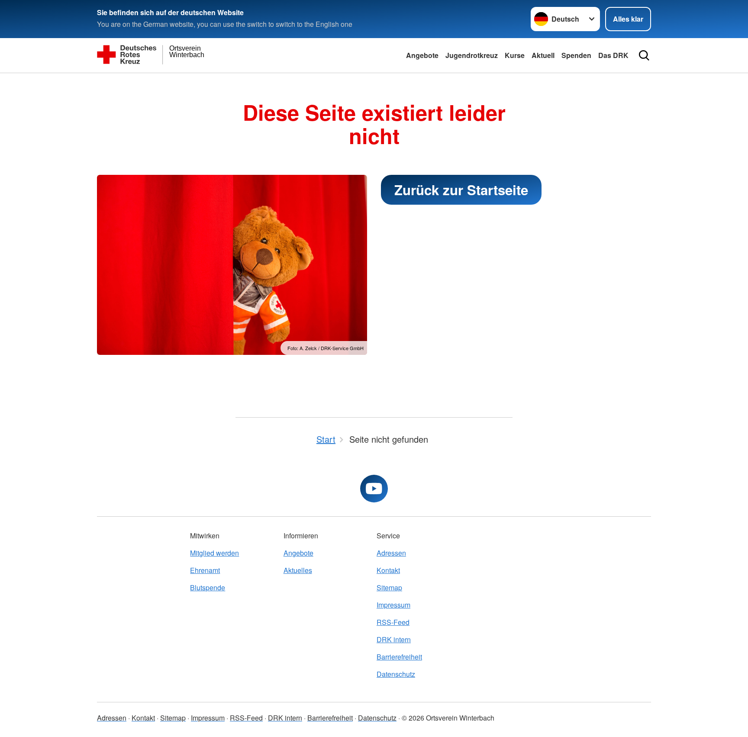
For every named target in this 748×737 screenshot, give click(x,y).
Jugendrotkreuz (471, 55)
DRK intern (394, 639)
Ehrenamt (205, 570)
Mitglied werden (214, 553)
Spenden (576, 55)
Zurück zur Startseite (461, 190)
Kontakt (388, 570)
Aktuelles (298, 570)
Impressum (393, 605)
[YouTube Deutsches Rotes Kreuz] (374, 488)
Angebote (422, 55)
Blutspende (207, 587)
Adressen (391, 553)
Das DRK (613, 55)
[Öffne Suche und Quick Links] (644, 55)
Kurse (515, 55)
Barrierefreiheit (399, 657)
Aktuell (543, 55)
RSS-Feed (393, 622)
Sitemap (389, 587)
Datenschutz (396, 674)
